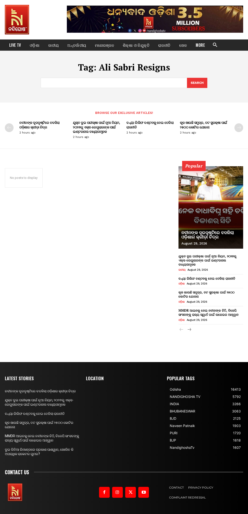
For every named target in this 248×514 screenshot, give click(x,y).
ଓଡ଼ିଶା (181, 283)
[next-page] (238, 127)
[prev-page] (9, 127)
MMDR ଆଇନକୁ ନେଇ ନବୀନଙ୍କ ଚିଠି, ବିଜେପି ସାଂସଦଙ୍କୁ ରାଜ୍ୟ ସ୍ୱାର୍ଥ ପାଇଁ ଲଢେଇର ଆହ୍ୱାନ (208, 312)
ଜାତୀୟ (182, 269)
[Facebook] (104, 492)
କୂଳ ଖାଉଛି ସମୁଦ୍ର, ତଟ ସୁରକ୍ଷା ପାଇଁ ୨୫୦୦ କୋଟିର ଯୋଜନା (203, 124)
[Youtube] (143, 492)
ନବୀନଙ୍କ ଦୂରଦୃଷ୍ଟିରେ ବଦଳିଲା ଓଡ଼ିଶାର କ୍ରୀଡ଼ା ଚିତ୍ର (39, 124)
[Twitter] (130, 492)
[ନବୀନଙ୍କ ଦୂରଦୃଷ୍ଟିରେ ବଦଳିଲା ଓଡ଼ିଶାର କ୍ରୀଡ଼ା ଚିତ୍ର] (210, 207)
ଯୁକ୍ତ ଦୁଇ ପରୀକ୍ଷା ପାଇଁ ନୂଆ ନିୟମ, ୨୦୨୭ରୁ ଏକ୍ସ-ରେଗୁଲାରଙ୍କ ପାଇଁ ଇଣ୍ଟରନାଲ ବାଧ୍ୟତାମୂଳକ (96, 127)
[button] (215, 45)
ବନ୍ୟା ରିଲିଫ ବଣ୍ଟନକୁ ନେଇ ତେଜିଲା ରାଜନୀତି (149, 124)
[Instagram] (117, 492)
